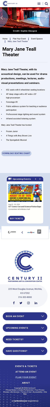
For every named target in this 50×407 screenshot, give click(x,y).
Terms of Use (26, 392)
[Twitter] (21, 303)
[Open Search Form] (46, 3)
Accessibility (37, 392)
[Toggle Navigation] (39, 4)
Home (5, 39)
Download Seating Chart (16, 153)
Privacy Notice (11, 390)
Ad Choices (15, 392)
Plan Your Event (19, 39)
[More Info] (25, 194)
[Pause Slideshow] (47, 10)
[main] (25, 118)
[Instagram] (28, 303)
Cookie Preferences (25, 390)
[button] (2, 17)
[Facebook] (14, 303)
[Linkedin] (36, 303)
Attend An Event (26, 371)
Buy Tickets (16, 218)
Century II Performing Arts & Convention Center (10, 4)
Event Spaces (37, 39)
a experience (25, 401)
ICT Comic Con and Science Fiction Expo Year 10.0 (24, 208)
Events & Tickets (26, 366)
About (26, 383)
